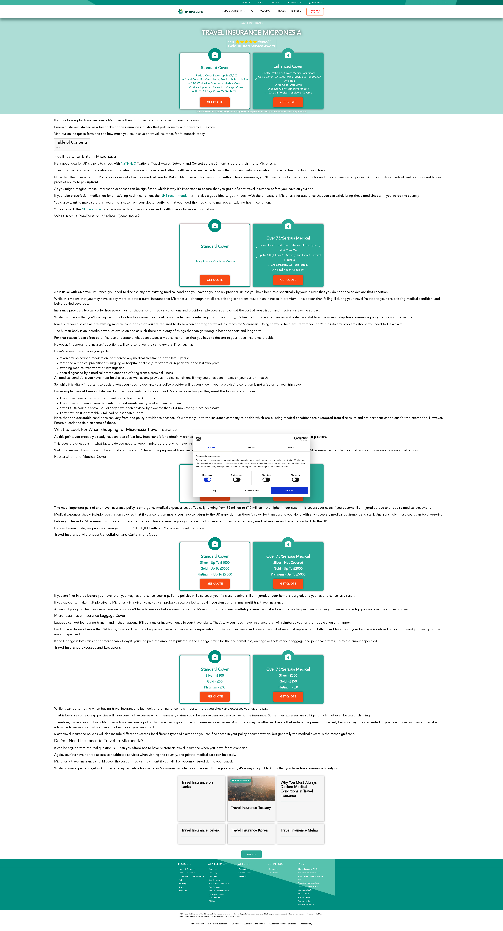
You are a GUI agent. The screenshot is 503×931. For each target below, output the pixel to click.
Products (184, 864)
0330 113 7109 (294, 3)
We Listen (244, 864)
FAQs (260, 3)
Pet (252, 11)
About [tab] (291, 447)
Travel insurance (251, 23)
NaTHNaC (128, 163)
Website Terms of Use (254, 924)
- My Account (316, 3)
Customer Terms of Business (282, 924)
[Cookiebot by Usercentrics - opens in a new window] (296, 439)
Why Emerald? (217, 864)
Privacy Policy (197, 924)
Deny (214, 490)
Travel (281, 11)
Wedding (265, 11)
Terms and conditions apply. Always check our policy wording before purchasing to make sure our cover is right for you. (251, 112)
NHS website (91, 209)
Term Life (296, 11)
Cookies (235, 924)
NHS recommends (174, 196)
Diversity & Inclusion (217, 924)
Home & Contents (232, 11)
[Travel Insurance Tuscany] (251, 800)
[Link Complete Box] (201, 798)
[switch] (236, 479)
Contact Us (275, 3)
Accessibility (306, 924)
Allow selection (252, 490)
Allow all (289, 490)
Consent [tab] (212, 447)
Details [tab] (251, 447)
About (244, 3)
